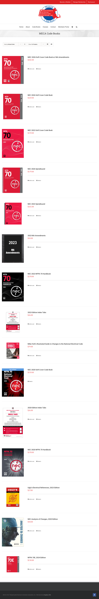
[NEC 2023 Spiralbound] (13, 213)
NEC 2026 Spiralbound (36, 169)
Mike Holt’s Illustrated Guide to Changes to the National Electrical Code (55, 344)
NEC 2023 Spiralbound (36, 204)
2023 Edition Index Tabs (37, 312)
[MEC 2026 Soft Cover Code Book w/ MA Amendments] (13, 70)
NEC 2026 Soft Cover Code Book (40, 95)
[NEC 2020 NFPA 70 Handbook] (13, 462)
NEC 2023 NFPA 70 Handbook (39, 274)
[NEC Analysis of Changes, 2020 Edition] (13, 532)
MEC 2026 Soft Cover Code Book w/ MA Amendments (48, 57)
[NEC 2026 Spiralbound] (13, 180)
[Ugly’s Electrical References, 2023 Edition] (13, 497)
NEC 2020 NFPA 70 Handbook (39, 450)
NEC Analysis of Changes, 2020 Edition (43, 519)
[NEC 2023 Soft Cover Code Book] (13, 143)
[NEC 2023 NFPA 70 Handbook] (13, 286)
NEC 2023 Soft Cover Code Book (40, 130)
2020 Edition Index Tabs (37, 408)
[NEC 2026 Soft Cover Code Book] (13, 106)
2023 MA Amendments (37, 236)
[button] (76, 27)
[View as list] (51, 44)
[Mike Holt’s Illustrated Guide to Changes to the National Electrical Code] (13, 351)
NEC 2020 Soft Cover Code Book (40, 370)
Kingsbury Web (47, 595)
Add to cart (31, 69)
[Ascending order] (25, 44)
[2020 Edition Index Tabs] (13, 422)
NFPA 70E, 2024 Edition (37, 558)
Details (39, 69)
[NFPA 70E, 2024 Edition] (13, 564)
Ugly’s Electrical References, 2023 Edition (44, 488)
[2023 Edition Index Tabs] (13, 322)
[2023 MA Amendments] (13, 248)
